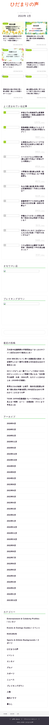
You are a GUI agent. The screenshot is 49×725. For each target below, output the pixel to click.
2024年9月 (11, 466)
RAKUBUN (12, 634)
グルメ (10, 667)
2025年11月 (12, 442)
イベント (11, 655)
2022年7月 (11, 558)
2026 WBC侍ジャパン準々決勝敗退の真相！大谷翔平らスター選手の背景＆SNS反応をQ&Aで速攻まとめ (26, 362)
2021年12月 (12, 600)
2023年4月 (11, 503)
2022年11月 (12, 533)
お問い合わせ (16, 719)
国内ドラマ (11, 698)
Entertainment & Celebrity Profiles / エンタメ (23, 620)
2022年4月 (11, 576)
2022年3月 (11, 582)
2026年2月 (11, 436)
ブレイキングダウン (15, 686)
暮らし (10, 704)
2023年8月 (11, 484)
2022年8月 (11, 551)
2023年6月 (11, 490)
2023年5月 (11, 497)
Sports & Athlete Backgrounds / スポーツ (23, 641)
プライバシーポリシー (30, 719)
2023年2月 (11, 515)
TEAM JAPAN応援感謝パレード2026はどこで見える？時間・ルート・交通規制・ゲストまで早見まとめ (25, 402)
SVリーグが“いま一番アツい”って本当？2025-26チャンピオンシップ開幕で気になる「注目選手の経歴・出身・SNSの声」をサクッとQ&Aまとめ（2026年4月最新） (26, 375)
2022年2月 (11, 588)
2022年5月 (11, 570)
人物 (9, 692)
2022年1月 (11, 594)
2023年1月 (11, 521)
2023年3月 (11, 509)
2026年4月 (11, 423)
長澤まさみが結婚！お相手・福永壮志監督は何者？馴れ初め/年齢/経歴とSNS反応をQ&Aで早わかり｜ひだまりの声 (25, 389)
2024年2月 (11, 478)
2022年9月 (11, 545)
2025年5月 (11, 448)
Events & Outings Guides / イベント (23, 628)
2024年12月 (12, 454)
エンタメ (11, 661)
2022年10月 (12, 539)
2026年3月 (11, 429)
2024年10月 (12, 460)
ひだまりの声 (24, 4)
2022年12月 (12, 527)
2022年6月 (11, 564)
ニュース (11, 680)
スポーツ (11, 673)
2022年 (12, 714)
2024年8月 (11, 472)
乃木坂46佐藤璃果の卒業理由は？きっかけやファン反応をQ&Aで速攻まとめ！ (26, 351)
